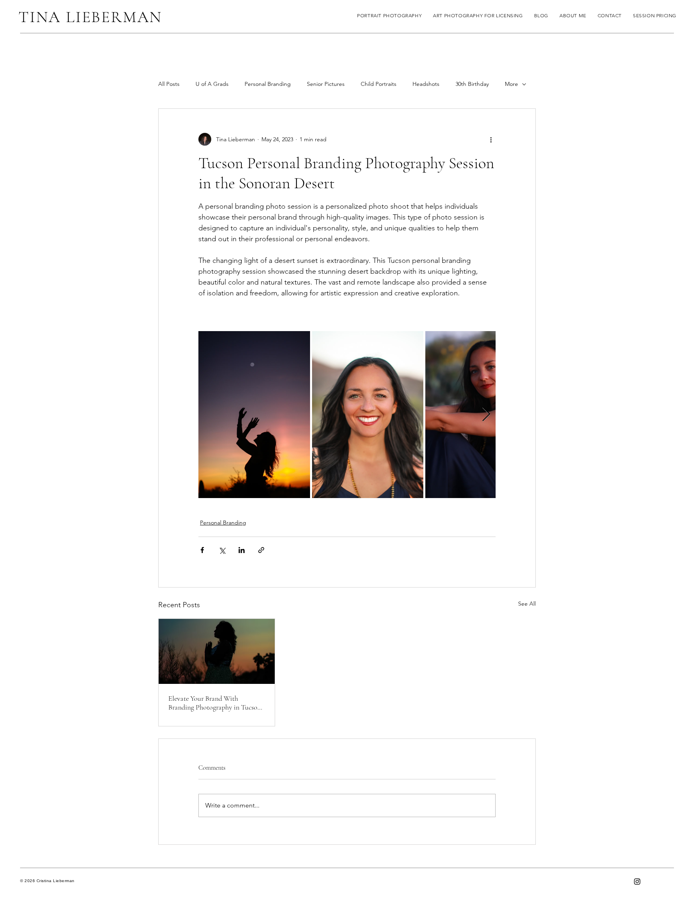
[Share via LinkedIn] (241, 550)
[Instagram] (637, 881)
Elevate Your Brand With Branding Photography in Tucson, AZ (215, 703)
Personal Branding (268, 83)
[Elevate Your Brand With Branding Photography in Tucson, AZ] (217, 651)
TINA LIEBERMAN (90, 16)
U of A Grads (212, 83)
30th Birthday (472, 83)
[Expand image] (254, 414)
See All (527, 603)
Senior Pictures (326, 83)
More (511, 83)
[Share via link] (261, 550)
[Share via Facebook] (202, 550)
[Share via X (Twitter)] (222, 550)
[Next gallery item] (486, 415)
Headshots (425, 83)
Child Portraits (378, 83)
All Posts (169, 83)
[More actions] (491, 139)
